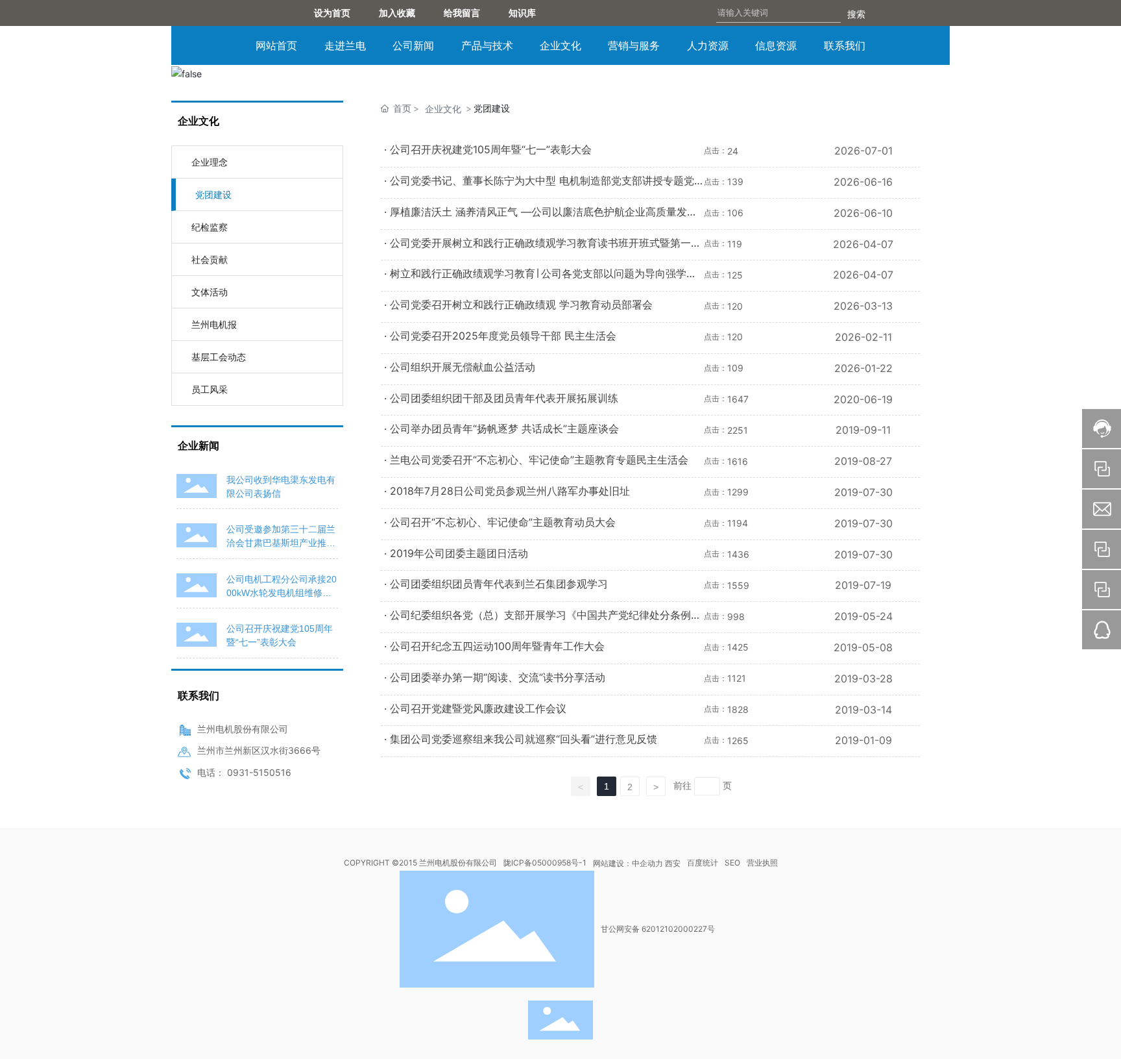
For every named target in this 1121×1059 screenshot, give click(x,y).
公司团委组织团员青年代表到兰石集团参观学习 (499, 583)
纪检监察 (209, 226)
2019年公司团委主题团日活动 (459, 553)
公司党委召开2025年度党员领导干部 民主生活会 (503, 335)
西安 (673, 863)
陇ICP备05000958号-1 (544, 862)
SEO (732, 862)
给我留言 (466, 12)
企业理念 (209, 162)
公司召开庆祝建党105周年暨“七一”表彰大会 (491, 149)
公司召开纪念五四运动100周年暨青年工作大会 (497, 646)
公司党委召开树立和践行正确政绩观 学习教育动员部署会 (521, 304)
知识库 (531, 12)
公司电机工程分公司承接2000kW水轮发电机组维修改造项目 (281, 593)
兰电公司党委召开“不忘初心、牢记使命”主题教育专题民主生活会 (539, 459)
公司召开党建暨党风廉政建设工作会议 (478, 708)
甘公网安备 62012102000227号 (658, 929)
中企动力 (647, 863)
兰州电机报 (214, 324)
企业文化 (443, 108)
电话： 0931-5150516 (244, 772)
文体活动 (209, 291)
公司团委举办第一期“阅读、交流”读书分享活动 (497, 677)
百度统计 (702, 862)
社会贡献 (209, 259)
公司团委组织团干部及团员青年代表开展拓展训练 (504, 398)
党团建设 (213, 194)
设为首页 (332, 12)
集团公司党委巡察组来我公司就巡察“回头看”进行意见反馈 (523, 738)
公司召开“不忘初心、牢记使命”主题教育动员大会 (503, 522)
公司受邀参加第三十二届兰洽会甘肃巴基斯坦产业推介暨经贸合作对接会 (280, 543)
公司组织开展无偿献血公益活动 (462, 366)
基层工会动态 (218, 356)
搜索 (856, 13)
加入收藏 (397, 12)
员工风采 (209, 389)
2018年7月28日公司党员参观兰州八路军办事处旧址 (510, 490)
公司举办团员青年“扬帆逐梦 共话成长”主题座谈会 (504, 428)
